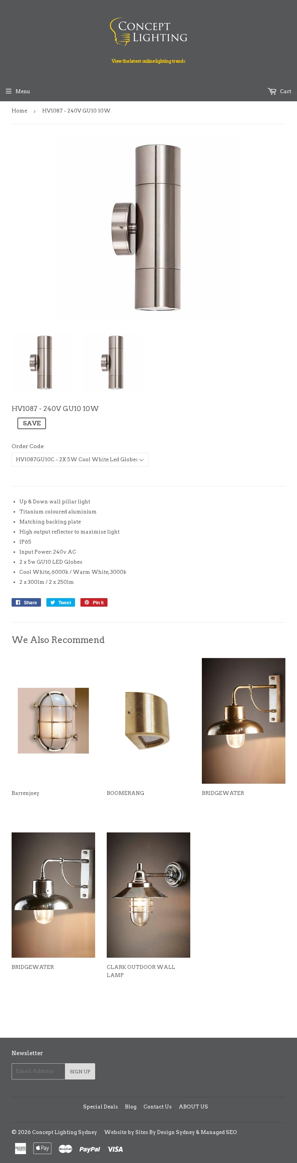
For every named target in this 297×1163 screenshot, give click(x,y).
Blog (131, 1107)
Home (19, 111)
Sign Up (80, 1071)
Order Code (28, 446)
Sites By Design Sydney (165, 1132)
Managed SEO (219, 1132)
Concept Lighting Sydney (64, 1132)
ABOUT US (193, 1107)
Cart (285, 91)
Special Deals (100, 1107)
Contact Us (157, 1107)
